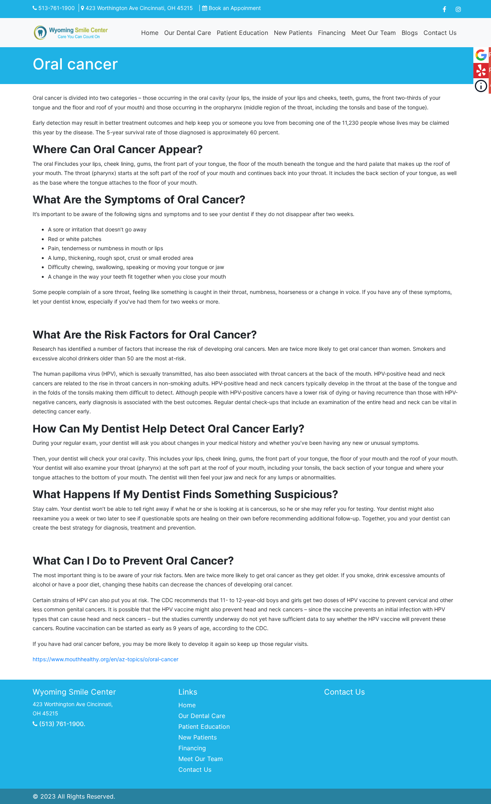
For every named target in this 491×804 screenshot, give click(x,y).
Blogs (410, 32)
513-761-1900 (56, 8)
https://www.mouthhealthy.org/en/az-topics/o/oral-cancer (105, 659)
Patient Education (242, 32)
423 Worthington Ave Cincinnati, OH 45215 (138, 8)
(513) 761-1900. (62, 724)
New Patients (293, 32)
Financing (332, 32)
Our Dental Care (187, 32)
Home (149, 32)
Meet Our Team (373, 32)
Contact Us (439, 32)
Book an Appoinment (235, 8)
